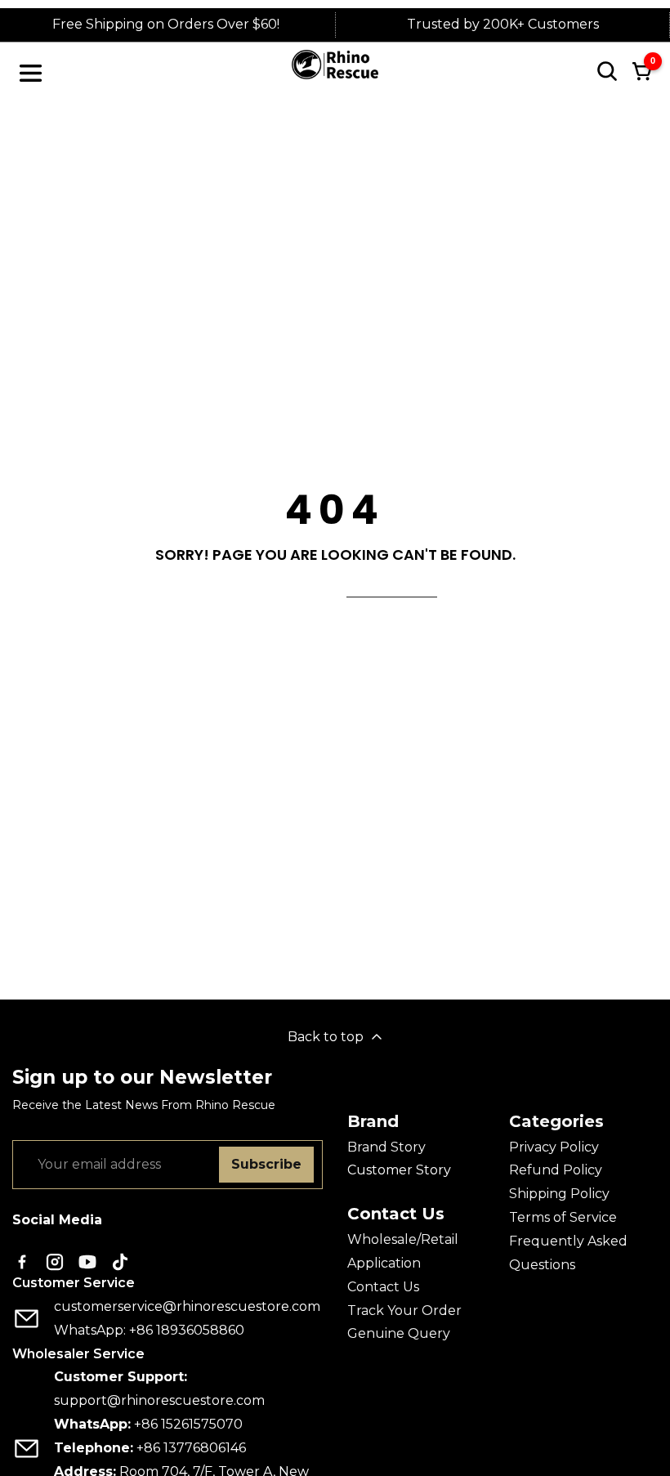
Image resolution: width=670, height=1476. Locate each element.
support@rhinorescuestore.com (159, 1400)
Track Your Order (404, 1310)
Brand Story (386, 1147)
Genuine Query (398, 1333)
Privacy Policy (554, 1147)
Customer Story (399, 1170)
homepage (392, 587)
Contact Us (383, 1287)
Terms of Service (563, 1217)
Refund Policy (555, 1170)
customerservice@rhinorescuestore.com (187, 1306)
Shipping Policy (559, 1193)
